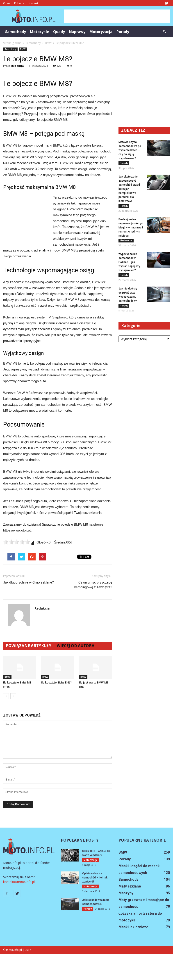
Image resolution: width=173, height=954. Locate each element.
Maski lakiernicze (133, 927)
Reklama (19, 3)
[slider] (16, 542)
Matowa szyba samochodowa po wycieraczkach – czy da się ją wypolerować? (129, 150)
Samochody (15, 31)
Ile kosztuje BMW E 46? (56, 682)
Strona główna (12, 43)
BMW (22, 49)
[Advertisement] (117, 16)
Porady (122, 31)
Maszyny (125, 893)
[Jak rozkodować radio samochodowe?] (70, 904)
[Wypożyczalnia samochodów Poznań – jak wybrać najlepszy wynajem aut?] (158, 260)
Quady (59, 31)
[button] (164, 31)
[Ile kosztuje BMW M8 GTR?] (19, 667)
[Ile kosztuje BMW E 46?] (57, 667)
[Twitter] (166, 3)
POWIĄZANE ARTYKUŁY (28, 645)
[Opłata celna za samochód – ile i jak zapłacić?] (70, 877)
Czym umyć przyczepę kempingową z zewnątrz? (93, 584)
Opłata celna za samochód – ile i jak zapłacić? (94, 877)
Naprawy (77, 31)
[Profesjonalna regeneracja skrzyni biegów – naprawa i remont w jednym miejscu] (158, 225)
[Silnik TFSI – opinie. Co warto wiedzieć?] (70, 855)
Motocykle (39, 31)
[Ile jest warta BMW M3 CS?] (95, 667)
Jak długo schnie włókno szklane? (28, 582)
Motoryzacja (100, 31)
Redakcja (17, 65)
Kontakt (33, 3)
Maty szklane (129, 886)
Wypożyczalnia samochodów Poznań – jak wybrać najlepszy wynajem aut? (129, 262)
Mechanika (126, 240)
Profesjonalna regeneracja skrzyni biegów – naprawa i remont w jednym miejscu (130, 227)
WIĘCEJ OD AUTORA (75, 645)
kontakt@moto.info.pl (19, 882)
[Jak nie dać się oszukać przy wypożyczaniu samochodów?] (158, 294)
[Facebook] (159, 3)
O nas (6, 3)
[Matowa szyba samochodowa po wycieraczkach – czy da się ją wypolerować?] (158, 148)
